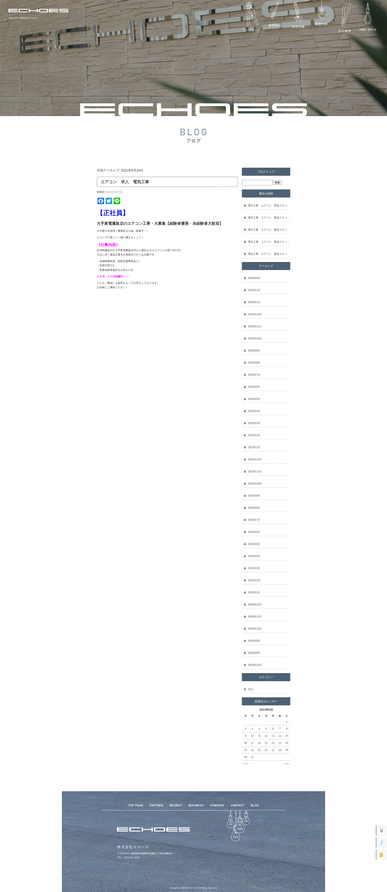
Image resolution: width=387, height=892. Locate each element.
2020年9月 (254, 640)
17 (252, 742)
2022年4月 (254, 411)
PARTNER (156, 805)
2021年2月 (254, 580)
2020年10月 (255, 628)
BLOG (255, 805)
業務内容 (321, 17)
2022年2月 (254, 435)
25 (259, 750)
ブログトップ (266, 171)
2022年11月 (255, 326)
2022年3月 (254, 423)
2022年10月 (255, 338)
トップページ (251, 17)
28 (280, 750)
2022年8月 (254, 362)
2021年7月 (254, 519)
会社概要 (344, 17)
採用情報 (298, 17)
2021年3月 (254, 568)
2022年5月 (254, 398)
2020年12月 (255, 604)
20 (273, 742)
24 (252, 750)
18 (259, 742)
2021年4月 (254, 556)
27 (273, 750)
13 (273, 735)
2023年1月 (254, 302)
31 (252, 757)
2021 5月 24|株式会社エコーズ (23, 18)
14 (280, 735)
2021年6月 (254, 531)
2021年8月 (254, 507)
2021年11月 (255, 471)
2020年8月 (254, 652)
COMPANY (217, 805)
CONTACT (237, 805)
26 (266, 750)
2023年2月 (254, 290)
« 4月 (245, 763)
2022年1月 (254, 447)
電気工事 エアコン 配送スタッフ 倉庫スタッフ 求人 (269, 205)
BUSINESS (196, 805)
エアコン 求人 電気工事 (125, 182)
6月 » (287, 763)
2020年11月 (255, 616)
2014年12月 (255, 664)
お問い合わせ (367, 17)
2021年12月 (255, 459)
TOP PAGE (135, 805)
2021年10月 (255, 483)
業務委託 (274, 17)
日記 (250, 689)
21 (280, 742)
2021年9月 (254, 495)
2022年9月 (254, 350)
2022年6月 (254, 386)
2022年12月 (255, 314)
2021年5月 (254, 544)
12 (266, 735)
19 (266, 742)
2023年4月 (254, 278)
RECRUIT (176, 805)
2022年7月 (254, 374)
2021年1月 (254, 592)
